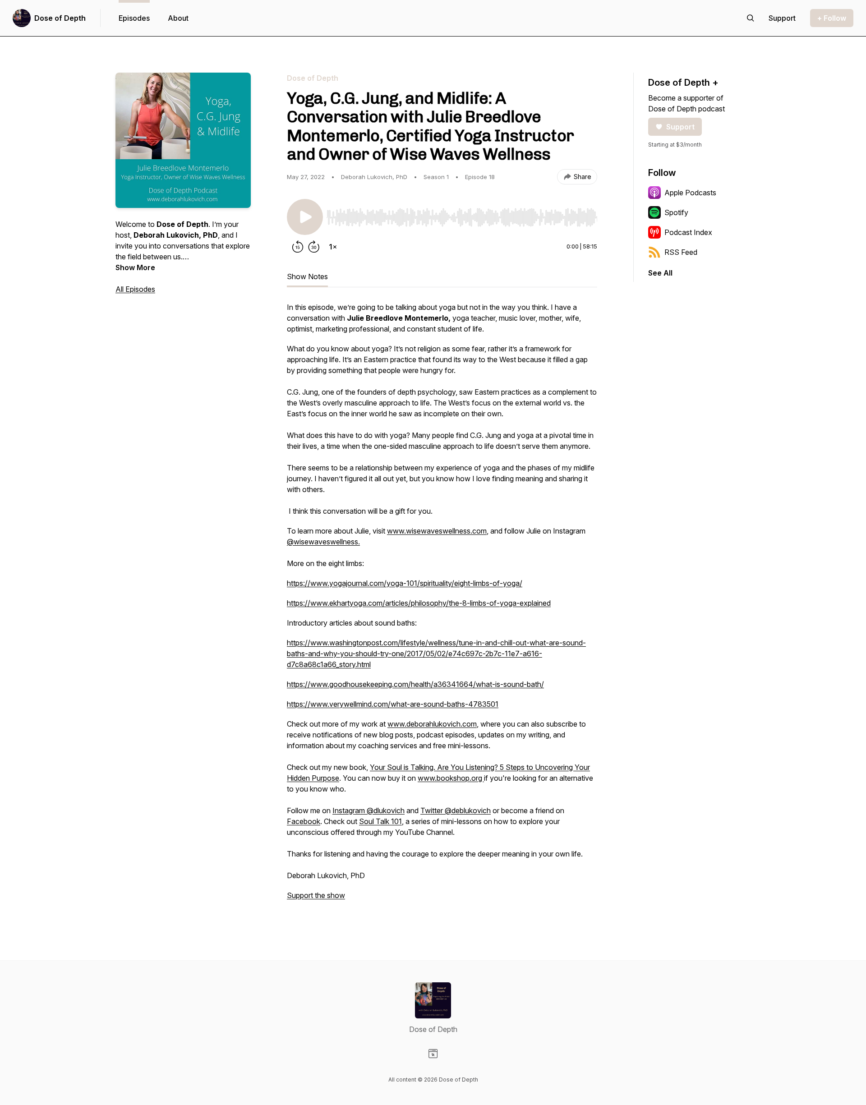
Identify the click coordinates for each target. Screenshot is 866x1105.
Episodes (134, 18)
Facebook (303, 821)
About (178, 18)
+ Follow (831, 18)
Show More (135, 267)
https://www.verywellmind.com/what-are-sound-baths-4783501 (392, 704)
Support (680, 126)
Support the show (316, 895)
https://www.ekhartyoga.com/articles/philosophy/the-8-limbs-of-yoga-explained (419, 603)
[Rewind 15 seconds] (297, 246)
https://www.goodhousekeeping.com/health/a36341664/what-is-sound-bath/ (415, 684)
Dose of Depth (60, 18)
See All (660, 272)
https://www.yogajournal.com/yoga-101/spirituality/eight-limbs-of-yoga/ (404, 583)
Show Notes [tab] (307, 276)
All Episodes (135, 289)
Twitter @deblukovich (455, 810)
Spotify (676, 212)
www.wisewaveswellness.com (437, 530)
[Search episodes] (750, 18)
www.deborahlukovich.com (432, 723)
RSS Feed (680, 252)
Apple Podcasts (690, 192)
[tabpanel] (442, 606)
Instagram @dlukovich (368, 810)
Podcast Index (688, 232)
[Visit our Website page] (433, 1053)
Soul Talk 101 (380, 821)
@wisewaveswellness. (323, 541)
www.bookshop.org (451, 778)
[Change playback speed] (333, 246)
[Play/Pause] (305, 217)
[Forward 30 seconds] (314, 246)
